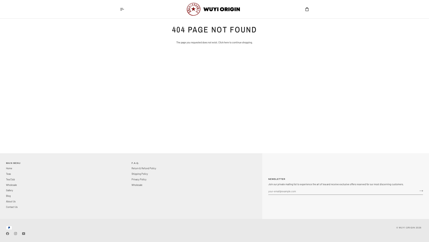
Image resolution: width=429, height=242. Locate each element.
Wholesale (11, 184)
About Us (11, 201)
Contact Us (12, 206)
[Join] (420, 191)
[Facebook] (7, 233)
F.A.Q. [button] (135, 163)
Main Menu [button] (13, 163)
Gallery (9, 190)
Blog (8, 195)
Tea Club (10, 179)
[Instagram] (15, 233)
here (226, 42)
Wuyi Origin (407, 228)
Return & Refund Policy (144, 168)
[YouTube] (23, 233)
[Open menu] (125, 9)
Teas (8, 173)
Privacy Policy (139, 179)
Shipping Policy (140, 173)
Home (9, 168)
